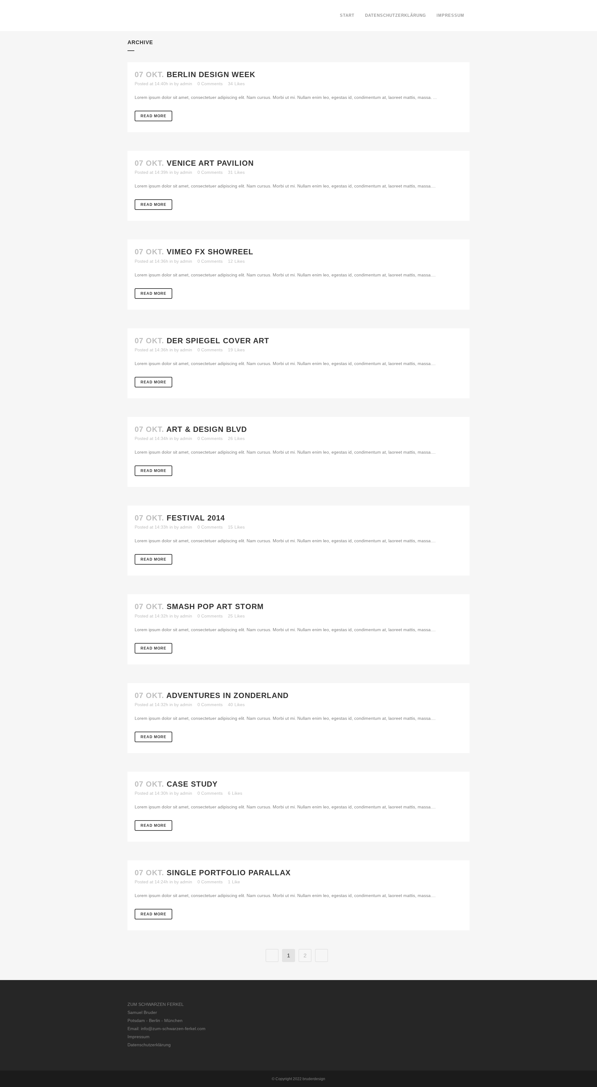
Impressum (138, 1036)
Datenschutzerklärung (149, 1044)
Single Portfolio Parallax (229, 872)
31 (236, 172)
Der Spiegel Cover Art (218, 340)
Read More (153, 116)
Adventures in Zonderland (227, 695)
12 (236, 261)
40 (236, 704)
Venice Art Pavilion (210, 163)
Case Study (192, 784)
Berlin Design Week (211, 74)
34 (236, 83)
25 (236, 616)
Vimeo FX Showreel (210, 251)
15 (236, 527)
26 (236, 438)
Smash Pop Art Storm (215, 606)
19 (236, 350)
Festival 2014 (196, 518)
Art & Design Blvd (206, 429)
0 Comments (210, 83)
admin (186, 83)
